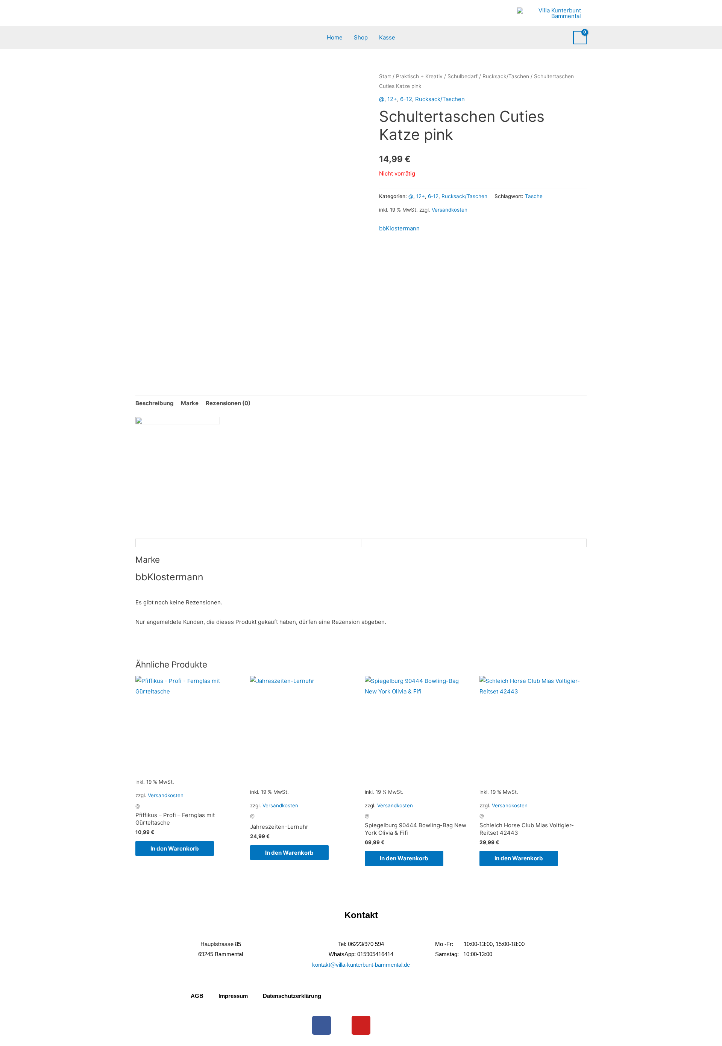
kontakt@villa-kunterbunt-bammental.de (361, 964)
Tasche (534, 196)
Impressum (233, 996)
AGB (197, 996)
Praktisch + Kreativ (419, 76)
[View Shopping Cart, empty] (580, 37)
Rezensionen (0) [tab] (228, 403)
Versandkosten (449, 210)
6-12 (406, 99)
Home (335, 37)
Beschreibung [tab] (154, 403)
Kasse (387, 37)
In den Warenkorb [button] (174, 848)
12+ (392, 99)
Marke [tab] (190, 403)
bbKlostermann (399, 228)
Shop (361, 37)
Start (385, 76)
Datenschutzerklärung (292, 996)
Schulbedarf (462, 76)
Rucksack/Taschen (505, 76)
